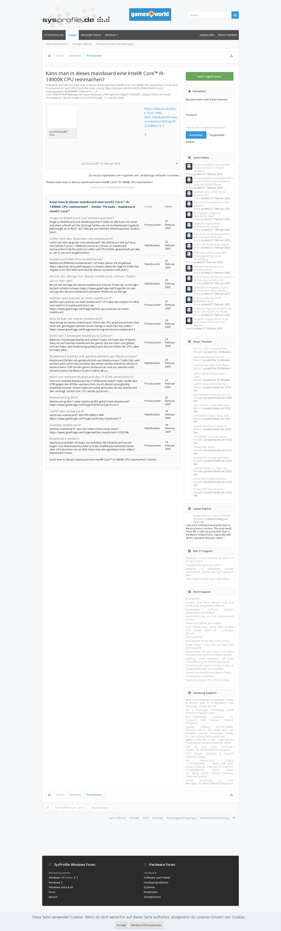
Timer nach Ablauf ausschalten (203, 623)
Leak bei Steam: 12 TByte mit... (210, 468)
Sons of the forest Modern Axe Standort (211, 204)
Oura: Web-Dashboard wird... (210, 478)
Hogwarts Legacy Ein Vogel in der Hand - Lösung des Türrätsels (212, 310)
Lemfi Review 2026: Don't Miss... (211, 365)
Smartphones (152, 897)
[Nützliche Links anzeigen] (231, 56)
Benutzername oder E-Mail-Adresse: (207, 99)
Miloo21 (198, 360)
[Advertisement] (112, 132)
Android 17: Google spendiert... (211, 457)
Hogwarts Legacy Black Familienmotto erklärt (206, 225)
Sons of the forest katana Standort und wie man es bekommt (213, 278)
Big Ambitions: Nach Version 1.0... (212, 394)
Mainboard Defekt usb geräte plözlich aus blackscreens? (93, 356)
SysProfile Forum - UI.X (69, 807)
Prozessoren (54, 98)
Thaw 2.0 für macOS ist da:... (209, 489)
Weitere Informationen (146, 925)
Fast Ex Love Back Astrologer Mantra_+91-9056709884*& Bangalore (209, 748)
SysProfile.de (54, 35)
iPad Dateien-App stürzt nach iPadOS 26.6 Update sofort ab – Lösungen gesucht (209, 630)
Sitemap (157, 818)
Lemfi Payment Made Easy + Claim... (209, 375)
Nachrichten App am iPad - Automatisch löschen (209, 618)
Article (189, 174)
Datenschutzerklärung (215, 818)
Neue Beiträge (91, 35)
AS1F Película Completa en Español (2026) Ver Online (209, 755)
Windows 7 (55, 882)
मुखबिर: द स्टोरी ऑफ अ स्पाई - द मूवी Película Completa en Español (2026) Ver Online (209, 741)
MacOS (53, 897)
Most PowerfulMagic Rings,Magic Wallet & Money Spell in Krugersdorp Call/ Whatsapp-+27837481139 (209, 703)
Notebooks (151, 892)
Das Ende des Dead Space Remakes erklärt (208, 268)
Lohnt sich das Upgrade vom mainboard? (81, 238)
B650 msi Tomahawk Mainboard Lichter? (81, 336)
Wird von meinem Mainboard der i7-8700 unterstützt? (92, 377)
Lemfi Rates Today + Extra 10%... (212, 415)
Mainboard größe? (64, 397)
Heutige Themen (82, 44)
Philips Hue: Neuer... (205, 447)
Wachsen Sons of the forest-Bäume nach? (209, 193)
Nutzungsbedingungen (181, 818)
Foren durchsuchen (57, 44)
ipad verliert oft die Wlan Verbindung (207, 641)
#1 (177, 163)
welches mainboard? (65, 425)
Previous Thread (104, 187)
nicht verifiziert (194, 637)
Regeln (110, 35)
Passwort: (191, 115)
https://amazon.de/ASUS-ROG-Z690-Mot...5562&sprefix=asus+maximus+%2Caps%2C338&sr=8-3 (160, 117)
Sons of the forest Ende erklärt (211, 244)
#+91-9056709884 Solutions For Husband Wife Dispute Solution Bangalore (209, 720)
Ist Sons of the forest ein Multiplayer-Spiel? (207, 299)
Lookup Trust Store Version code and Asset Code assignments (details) (209, 604)
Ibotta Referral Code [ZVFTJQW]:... (213, 515)
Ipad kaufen (193, 598)
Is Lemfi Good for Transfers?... (210, 426)
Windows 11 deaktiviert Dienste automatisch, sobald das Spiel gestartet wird (209, 572)
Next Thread (125, 187)
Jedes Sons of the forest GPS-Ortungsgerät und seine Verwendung (210, 256)
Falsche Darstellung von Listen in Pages (208, 672)
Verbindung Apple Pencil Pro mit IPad (207, 680)
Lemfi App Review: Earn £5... (209, 357)
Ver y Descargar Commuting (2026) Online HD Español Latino (209, 711)
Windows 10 (56, 877)
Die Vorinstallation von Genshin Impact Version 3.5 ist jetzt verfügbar (211, 168)
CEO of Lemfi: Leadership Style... (212, 405)
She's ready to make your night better (207, 579)
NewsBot (198, 352)
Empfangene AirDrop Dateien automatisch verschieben (209, 611)
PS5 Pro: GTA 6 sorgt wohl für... (211, 348)
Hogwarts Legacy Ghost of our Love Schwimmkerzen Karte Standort (211, 322)
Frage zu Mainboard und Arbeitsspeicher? (82, 218)
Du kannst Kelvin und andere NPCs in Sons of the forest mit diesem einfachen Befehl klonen (213, 181)
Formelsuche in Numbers (200, 676)
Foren (72, 35)
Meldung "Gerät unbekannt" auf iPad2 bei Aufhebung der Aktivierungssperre (209, 660)
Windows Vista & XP (61, 887)
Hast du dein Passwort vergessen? (205, 127)
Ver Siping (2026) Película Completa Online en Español (209, 775)
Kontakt (134, 818)
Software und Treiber (157, 877)
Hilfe (146, 818)
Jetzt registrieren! (209, 76)
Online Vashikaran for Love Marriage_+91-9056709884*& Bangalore (209, 782)
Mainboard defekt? (65, 438)
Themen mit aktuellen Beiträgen (115, 44)
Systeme (149, 887)
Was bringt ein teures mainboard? (76, 318)
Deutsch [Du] (99, 807)
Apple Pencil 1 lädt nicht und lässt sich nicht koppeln (209, 646)
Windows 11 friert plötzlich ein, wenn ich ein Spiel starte (209, 559)
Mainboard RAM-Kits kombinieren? (76, 259)
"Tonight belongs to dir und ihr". (204, 565)
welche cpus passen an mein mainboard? (81, 298)
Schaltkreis (199, 519)
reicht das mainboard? (67, 411)
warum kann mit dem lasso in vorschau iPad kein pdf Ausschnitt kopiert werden (209, 653)
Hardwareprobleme (156, 882)
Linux (52, 892)
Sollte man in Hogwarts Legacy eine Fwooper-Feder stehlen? (211, 289)
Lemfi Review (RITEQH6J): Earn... (211, 384)
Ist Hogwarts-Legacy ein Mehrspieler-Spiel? (207, 214)
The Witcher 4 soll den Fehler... (211, 436)
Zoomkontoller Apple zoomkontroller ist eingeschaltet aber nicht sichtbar (209, 667)
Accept (121, 925)
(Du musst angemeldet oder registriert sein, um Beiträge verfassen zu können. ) (135, 175)
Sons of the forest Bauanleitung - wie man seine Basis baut (212, 235)
